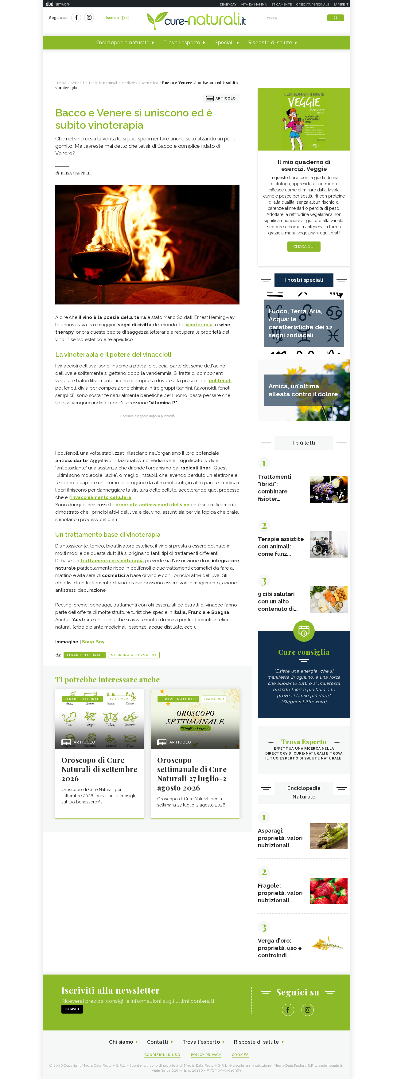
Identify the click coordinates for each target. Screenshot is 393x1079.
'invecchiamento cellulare (100, 497)
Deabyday (228, 4)
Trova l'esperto (181, 42)
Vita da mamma (254, 4)
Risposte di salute (270, 42)
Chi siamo (121, 1042)
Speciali (224, 42)
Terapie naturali (84, 655)
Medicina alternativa (134, 655)
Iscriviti (112, 18)
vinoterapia (199, 325)
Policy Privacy (206, 1055)
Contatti (157, 1042)
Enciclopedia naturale (123, 42)
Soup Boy (93, 642)
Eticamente (281, 4)
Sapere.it (341, 4)
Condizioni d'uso (162, 1055)
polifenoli (220, 380)
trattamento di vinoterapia (112, 560)
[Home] (196, 21)
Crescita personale (312, 4)
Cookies (240, 1055)
